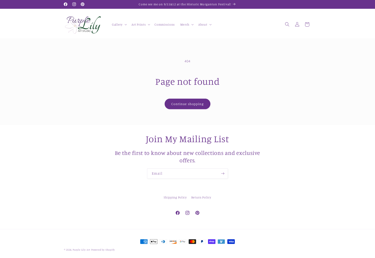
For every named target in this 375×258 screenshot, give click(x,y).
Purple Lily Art (81, 249)
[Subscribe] (223, 173)
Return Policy (201, 197)
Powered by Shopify (103, 249)
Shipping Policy (175, 197)
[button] (119, 24)
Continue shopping (187, 104)
